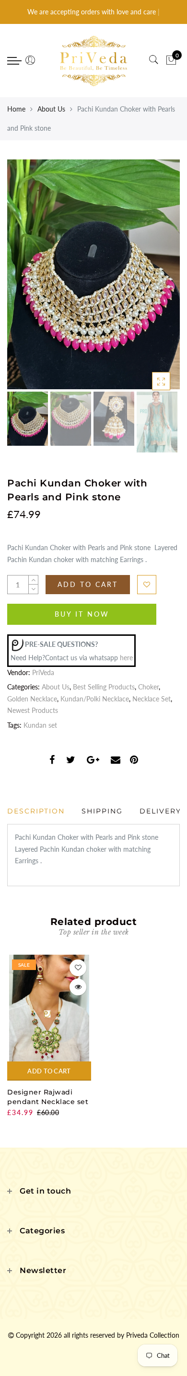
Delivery (160, 811)
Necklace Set (151, 699)
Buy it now (82, 614)
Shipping (102, 811)
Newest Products (32, 710)
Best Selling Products (104, 687)
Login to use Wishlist (146, 584)
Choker (148, 687)
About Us (51, 109)
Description (36, 811)
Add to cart (48, 1071)
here (126, 658)
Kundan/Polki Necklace (94, 699)
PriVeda (43, 672)
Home (16, 109)
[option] (93, 274)
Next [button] (150, 280)
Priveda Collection (152, 1335)
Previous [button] (25, 280)
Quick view (78, 987)
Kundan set (40, 725)
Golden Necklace (32, 699)
